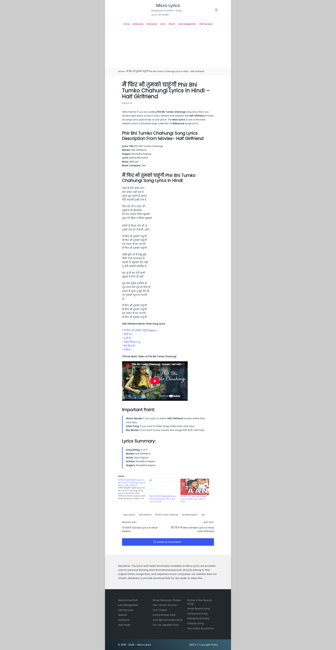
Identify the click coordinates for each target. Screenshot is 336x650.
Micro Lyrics (168, 5)
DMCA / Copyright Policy (203, 644)
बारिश (127, 349)
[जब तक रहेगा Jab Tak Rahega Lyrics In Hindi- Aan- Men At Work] (194, 487)
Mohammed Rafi (128, 600)
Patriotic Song (195, 623)
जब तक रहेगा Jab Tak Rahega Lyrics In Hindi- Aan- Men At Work (193, 499)
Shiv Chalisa (160, 610)
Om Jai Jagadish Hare (166, 624)
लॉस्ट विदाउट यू (132, 342)
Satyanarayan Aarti (164, 615)
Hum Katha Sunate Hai (200, 628)
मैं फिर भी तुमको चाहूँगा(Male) (140, 330)
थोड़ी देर (128, 334)
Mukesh (122, 615)
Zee (203, 514)
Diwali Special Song (198, 608)
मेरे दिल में (129, 346)
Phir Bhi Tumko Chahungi (166, 514)
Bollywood (127, 103)
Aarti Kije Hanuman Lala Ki (167, 619)
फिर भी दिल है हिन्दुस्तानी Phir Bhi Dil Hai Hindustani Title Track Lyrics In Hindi (162, 499)
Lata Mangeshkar (128, 605)
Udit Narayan (125, 610)
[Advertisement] (168, 47)
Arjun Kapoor (129, 514)
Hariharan (124, 619)
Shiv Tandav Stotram (165, 605)
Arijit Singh (124, 624)
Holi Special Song (197, 613)
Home (121, 71)
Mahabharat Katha (198, 618)
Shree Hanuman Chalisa (167, 600)
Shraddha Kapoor (190, 514)
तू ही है (127, 338)
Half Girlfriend (145, 514)
